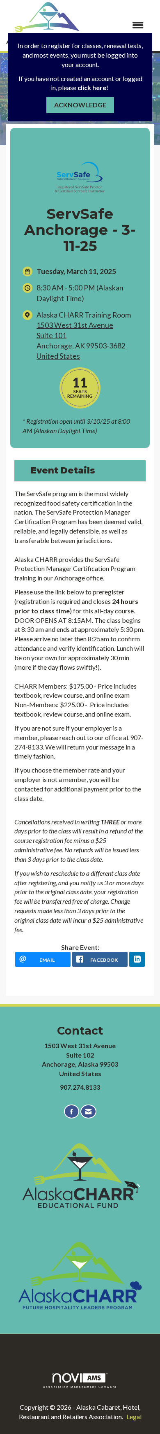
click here (92, 87)
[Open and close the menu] (120, 25)
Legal (134, 1416)
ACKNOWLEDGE (80, 105)
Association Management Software (80, 1386)
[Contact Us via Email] (88, 1112)
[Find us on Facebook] (71, 1112)
